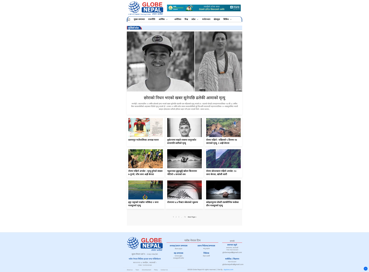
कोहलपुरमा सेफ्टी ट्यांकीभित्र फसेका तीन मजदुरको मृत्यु (222, 204)
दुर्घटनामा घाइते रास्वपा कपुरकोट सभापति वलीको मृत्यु (181, 141)
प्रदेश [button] (193, 19)
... (181, 217)
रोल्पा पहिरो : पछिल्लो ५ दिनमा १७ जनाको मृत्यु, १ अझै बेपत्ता (221, 141)
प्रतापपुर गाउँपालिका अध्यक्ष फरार (143, 140)
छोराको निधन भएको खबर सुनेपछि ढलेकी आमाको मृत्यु (184, 98)
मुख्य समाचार (139, 19)
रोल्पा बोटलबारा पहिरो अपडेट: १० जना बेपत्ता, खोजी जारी (221, 173)
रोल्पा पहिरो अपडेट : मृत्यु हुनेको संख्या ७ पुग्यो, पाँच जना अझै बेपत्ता (145, 173)
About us (130, 270)
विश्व (186, 19)
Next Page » (192, 217)
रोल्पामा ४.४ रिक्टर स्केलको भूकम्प (182, 202)
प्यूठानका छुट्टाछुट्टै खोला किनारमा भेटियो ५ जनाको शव (182, 173)
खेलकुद (217, 19)
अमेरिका (177, 19)
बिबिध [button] (226, 19)
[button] (366, 269)
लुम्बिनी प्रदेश (133, 28)
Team (137, 270)
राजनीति (151, 19)
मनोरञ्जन (206, 19)
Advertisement (146, 270)
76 (185, 217)
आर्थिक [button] (162, 19)
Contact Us (164, 270)
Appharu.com (228, 270)
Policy (156, 270)
